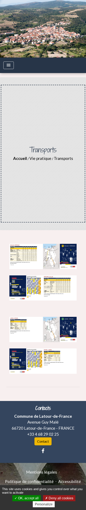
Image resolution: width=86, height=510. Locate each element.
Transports (63, 158)
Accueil (20, 158)
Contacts (43, 408)
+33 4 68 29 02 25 (43, 434)
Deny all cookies (60, 498)
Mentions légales (41, 472)
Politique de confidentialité (29, 481)
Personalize (44, 504)
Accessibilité (69, 481)
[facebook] (43, 450)
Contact (43, 441)
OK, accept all (28, 498)
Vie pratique (40, 158)
